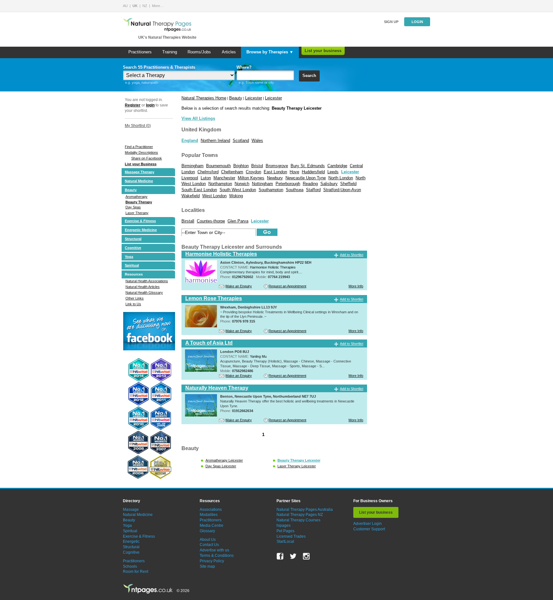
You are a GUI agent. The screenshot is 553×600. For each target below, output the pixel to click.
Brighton (241, 165)
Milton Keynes (251, 177)
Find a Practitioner (139, 147)
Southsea (294, 189)
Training (169, 52)
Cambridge (337, 165)
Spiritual (132, 265)
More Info (356, 286)
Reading (310, 183)
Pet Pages (285, 531)
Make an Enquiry (239, 286)
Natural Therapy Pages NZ (299, 514)
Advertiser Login (367, 523)
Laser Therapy (136, 213)
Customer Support (369, 529)
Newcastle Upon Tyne (305, 177)
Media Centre (211, 525)
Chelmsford (208, 171)
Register (132, 105)
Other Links (134, 298)
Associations (211, 509)
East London (275, 171)
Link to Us (133, 304)
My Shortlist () (138, 125)
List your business (323, 50)
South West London (238, 189)
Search (309, 75)
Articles (229, 52)
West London (214, 195)
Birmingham (192, 165)
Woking (236, 195)
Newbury (275, 177)
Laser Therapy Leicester (296, 466)
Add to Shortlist (351, 255)
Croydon (253, 171)
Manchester (224, 177)
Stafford (313, 189)
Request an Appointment (287, 286)
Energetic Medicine (141, 230)
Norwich (242, 183)
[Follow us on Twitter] (293, 556)
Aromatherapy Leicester (224, 460)
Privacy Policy (212, 561)
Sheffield (348, 183)
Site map (207, 566)
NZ (144, 6)
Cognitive (133, 248)
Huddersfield (313, 171)
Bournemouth (218, 165)
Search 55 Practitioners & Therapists (159, 67)
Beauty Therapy (138, 202)
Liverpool (189, 177)
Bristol (257, 165)
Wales (257, 140)
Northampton (220, 183)
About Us (208, 539)
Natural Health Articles (142, 287)
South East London (199, 189)
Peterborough (288, 183)
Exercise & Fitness (140, 221)
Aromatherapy (136, 197)
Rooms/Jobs (199, 52)
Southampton (271, 189)
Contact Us (209, 544)
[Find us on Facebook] (280, 556)
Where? (244, 67)
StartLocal (285, 541)
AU (125, 6)
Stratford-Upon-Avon (342, 189)
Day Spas (133, 207)
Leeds (333, 171)
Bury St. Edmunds (308, 165)
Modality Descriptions (141, 152)
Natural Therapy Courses (298, 520)
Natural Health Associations (146, 281)
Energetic (131, 541)
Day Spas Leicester (220, 466)
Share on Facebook (146, 158)
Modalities (209, 514)
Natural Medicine (139, 181)
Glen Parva (238, 221)
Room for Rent (135, 571)
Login (417, 22)
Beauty (131, 190)
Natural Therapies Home (203, 98)
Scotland (241, 140)
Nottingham (262, 183)
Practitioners (140, 52)
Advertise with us (214, 550)
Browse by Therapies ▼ (269, 52)
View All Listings (198, 118)
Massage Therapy (139, 172)
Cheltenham (232, 171)
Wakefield (190, 195)
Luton (206, 177)
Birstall (187, 221)
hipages (283, 525)
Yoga (129, 257)
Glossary (207, 531)
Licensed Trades (291, 536)
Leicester (253, 98)
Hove (294, 171)
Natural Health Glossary (144, 292)
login (150, 105)
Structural (133, 239)
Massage (131, 509)
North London (340, 177)
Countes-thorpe (211, 221)
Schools (130, 566)
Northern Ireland (215, 140)
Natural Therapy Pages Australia (304, 509)
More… (158, 6)
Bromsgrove (277, 165)
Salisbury (329, 183)
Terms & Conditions (217, 555)
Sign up (391, 22)
